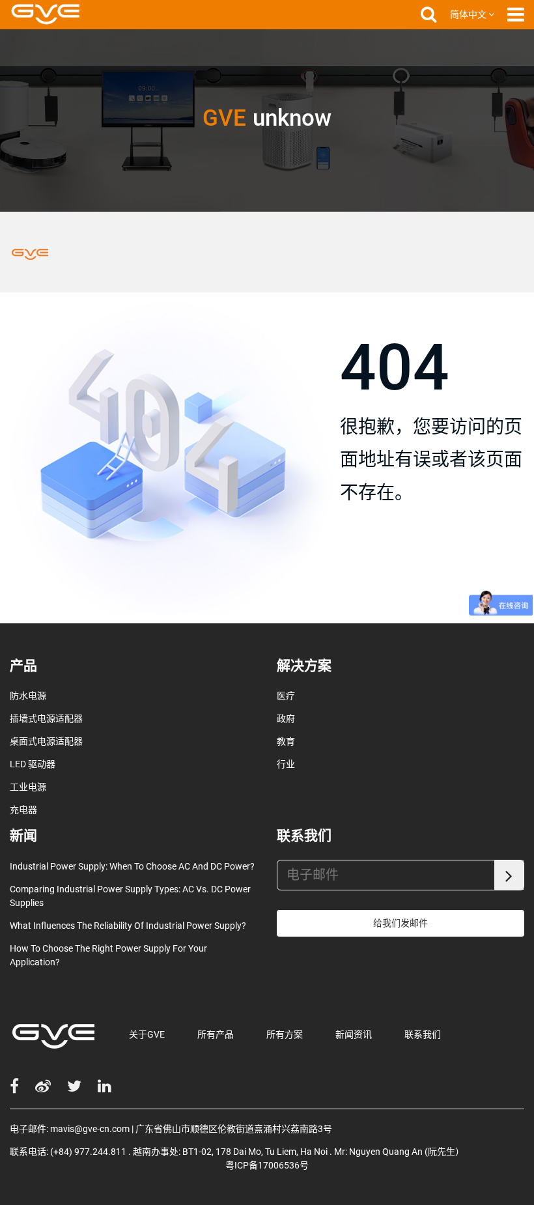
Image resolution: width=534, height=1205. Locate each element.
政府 (286, 718)
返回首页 (381, 565)
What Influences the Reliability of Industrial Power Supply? (128, 925)
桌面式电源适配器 (46, 741)
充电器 (23, 809)
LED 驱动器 (32, 764)
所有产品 (215, 1034)
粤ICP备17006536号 (267, 1165)
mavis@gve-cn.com (90, 1129)
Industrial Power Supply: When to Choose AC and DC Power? (132, 866)
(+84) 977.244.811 (88, 1151)
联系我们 (422, 1034)
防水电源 (28, 695)
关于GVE (147, 1034)
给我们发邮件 (400, 923)
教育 (286, 741)
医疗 (286, 695)
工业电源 (28, 787)
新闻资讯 (353, 1034)
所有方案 (284, 1034)
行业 (286, 764)
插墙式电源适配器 (46, 718)
